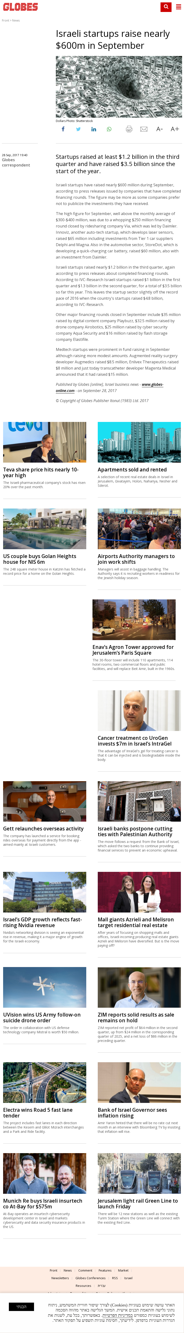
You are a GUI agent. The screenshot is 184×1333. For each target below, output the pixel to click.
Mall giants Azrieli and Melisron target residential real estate (136, 922)
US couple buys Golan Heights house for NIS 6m (39, 559)
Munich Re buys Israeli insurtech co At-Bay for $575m (42, 1203)
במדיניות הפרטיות (118, 1315)
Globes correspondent (16, 162)
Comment (85, 1270)
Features (105, 1270)
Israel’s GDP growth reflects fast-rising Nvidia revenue (42, 922)
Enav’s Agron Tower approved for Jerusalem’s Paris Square (133, 650)
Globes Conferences (90, 1278)
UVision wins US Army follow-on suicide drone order (42, 1017)
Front (5, 20)
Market (123, 1270)
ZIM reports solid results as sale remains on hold (136, 1017)
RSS (115, 1278)
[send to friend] (144, 130)
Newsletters (60, 1278)
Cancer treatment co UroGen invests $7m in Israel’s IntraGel (135, 741)
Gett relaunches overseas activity (43, 828)
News (16, 20)
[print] (129, 130)
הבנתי (21, 1306)
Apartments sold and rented (132, 469)
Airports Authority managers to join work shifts (136, 559)
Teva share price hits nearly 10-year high (41, 472)
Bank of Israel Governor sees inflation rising (132, 1112)
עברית (102, 1285)
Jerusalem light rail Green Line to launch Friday (138, 1203)
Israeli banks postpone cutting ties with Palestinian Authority (135, 831)
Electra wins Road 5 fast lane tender (38, 1112)
